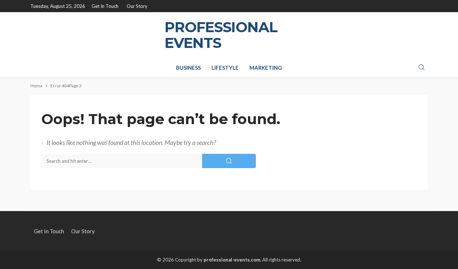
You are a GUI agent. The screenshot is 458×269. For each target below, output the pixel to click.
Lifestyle (225, 67)
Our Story (137, 6)
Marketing (265, 67)
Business (188, 67)
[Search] (421, 67)
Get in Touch (105, 6)
